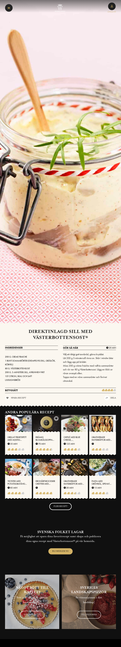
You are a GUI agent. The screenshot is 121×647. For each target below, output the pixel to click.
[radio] (103, 390)
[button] (9, 8)
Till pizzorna (89, 615)
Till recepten (32, 615)
